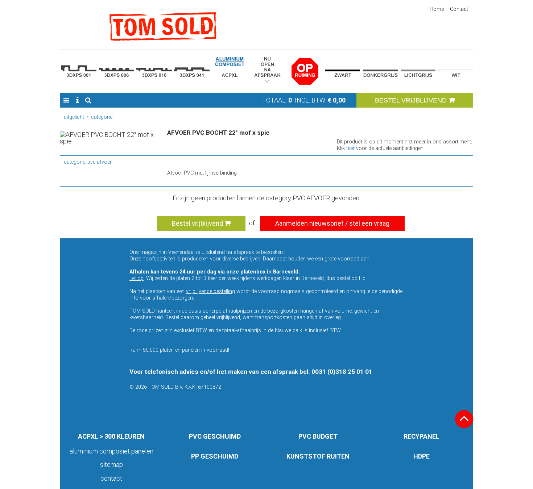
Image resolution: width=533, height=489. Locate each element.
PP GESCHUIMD (214, 456)
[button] (66, 100)
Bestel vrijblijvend (198, 223)
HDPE (421, 456)
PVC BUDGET (318, 436)
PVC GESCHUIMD (215, 436)
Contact (459, 9)
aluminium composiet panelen (111, 451)
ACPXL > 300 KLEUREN (111, 436)
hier (350, 148)
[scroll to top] (464, 419)
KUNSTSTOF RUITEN (318, 456)
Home (437, 9)
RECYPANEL (421, 436)
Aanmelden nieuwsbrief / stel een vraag (332, 223)
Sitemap (111, 464)
